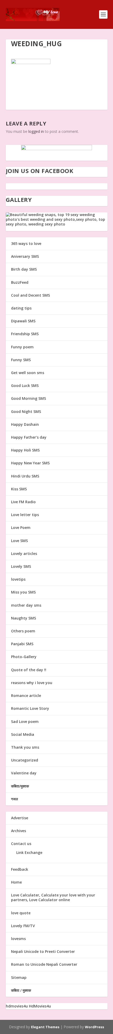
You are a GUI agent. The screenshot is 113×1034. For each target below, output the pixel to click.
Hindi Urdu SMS (25, 476)
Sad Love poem (25, 721)
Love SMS (19, 540)
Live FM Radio (23, 501)
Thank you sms (25, 747)
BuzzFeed (19, 282)
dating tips (21, 308)
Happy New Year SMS (30, 462)
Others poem (23, 630)
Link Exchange (29, 852)
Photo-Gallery (24, 656)
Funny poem (22, 346)
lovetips (18, 579)
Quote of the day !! (28, 669)
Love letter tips (25, 514)
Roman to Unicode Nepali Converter (44, 964)
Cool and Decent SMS (30, 295)
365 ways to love (26, 243)
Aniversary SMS (25, 256)
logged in (36, 131)
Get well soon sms (27, 372)
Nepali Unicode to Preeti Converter (43, 951)
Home (16, 882)
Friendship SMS (25, 333)
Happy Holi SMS (25, 450)
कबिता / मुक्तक (21, 990)
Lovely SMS (21, 566)
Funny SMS (21, 359)
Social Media (22, 734)
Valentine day (24, 772)
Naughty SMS (23, 618)
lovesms (18, 938)
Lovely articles (24, 553)
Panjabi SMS (22, 643)
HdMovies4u (40, 1006)
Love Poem (20, 527)
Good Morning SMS (28, 398)
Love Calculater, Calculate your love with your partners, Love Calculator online (53, 897)
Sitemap (19, 977)
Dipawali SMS (23, 320)
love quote (20, 912)
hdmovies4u (17, 1006)
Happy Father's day (29, 437)
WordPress (94, 1027)
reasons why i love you (31, 682)
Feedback (19, 869)
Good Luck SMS (25, 385)
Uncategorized (24, 760)
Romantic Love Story (30, 708)
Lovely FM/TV (23, 925)
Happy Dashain (25, 424)
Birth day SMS (24, 269)
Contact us (21, 843)
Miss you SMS (23, 592)
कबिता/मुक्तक (20, 786)
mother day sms (26, 605)
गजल (14, 798)
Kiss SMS (19, 488)
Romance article (26, 695)
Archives (18, 830)
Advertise (19, 817)
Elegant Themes (45, 1027)
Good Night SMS (26, 411)
